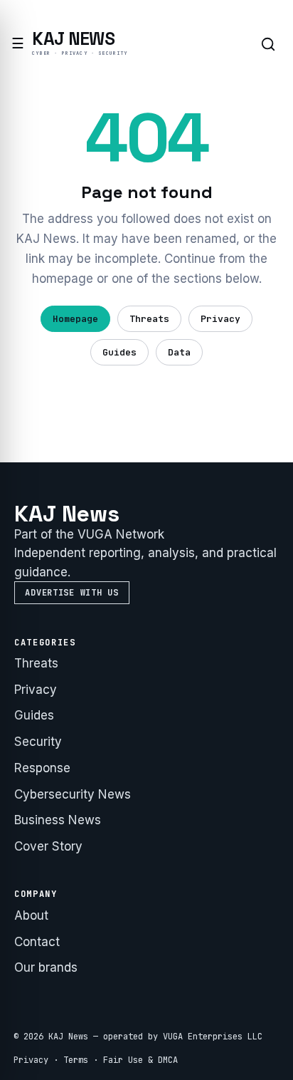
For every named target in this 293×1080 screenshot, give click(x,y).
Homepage (75, 319)
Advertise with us (71, 592)
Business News (57, 820)
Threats (149, 319)
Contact (37, 942)
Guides (119, 352)
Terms (75, 1060)
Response (42, 768)
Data (179, 352)
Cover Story (48, 846)
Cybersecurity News (72, 794)
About (31, 915)
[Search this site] (268, 44)
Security (38, 741)
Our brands (46, 967)
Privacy (220, 319)
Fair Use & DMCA (140, 1060)
